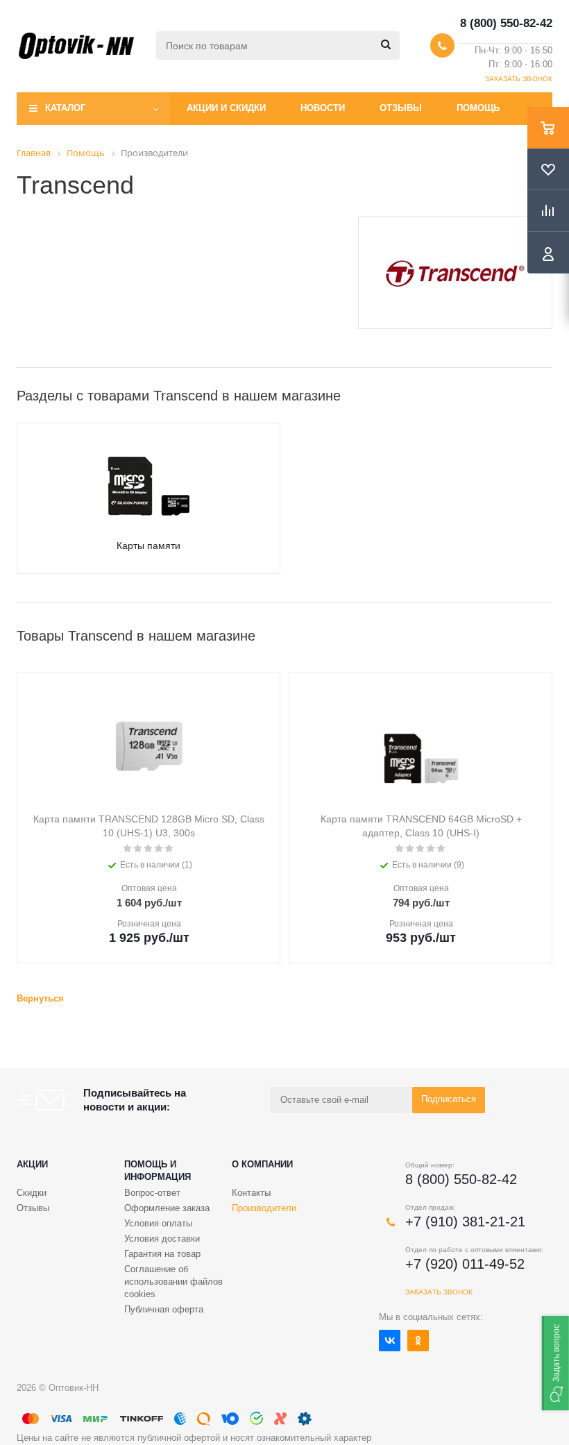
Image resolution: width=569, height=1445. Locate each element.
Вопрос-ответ (152, 1193)
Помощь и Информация (157, 1170)
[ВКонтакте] (389, 1340)
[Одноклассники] (418, 1340)
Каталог (65, 108)
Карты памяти (148, 545)
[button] (555, 1363)
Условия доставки (162, 1238)
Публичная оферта (163, 1309)
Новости (322, 108)
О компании (262, 1164)
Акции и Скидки (226, 108)
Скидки (31, 1193)
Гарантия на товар (162, 1254)
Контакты (251, 1193)
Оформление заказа (167, 1208)
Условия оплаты (158, 1223)
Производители (264, 1208)
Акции (32, 1164)
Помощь (478, 108)
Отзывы (401, 108)
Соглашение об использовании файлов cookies (173, 1281)
